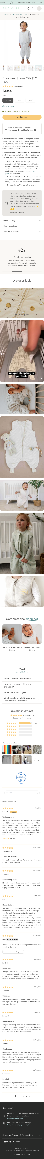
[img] (7, 808)
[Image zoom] (22, 42)
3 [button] (23, 1096)
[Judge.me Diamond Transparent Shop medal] (21, 777)
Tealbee (25, 1148)
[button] (7, 86)
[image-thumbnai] (3, 68)
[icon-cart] (33, 8)
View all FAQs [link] (21, 672)
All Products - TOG (19, 15)
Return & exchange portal (18, 1125)
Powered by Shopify (22, 1154)
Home (7, 15)
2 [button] (19, 1096)
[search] (28, 8)
